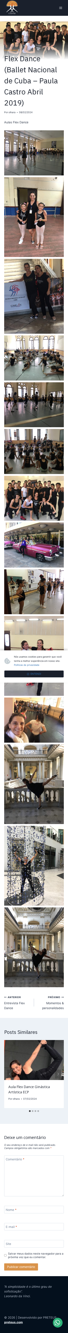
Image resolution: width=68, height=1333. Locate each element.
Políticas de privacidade (26, 665)
